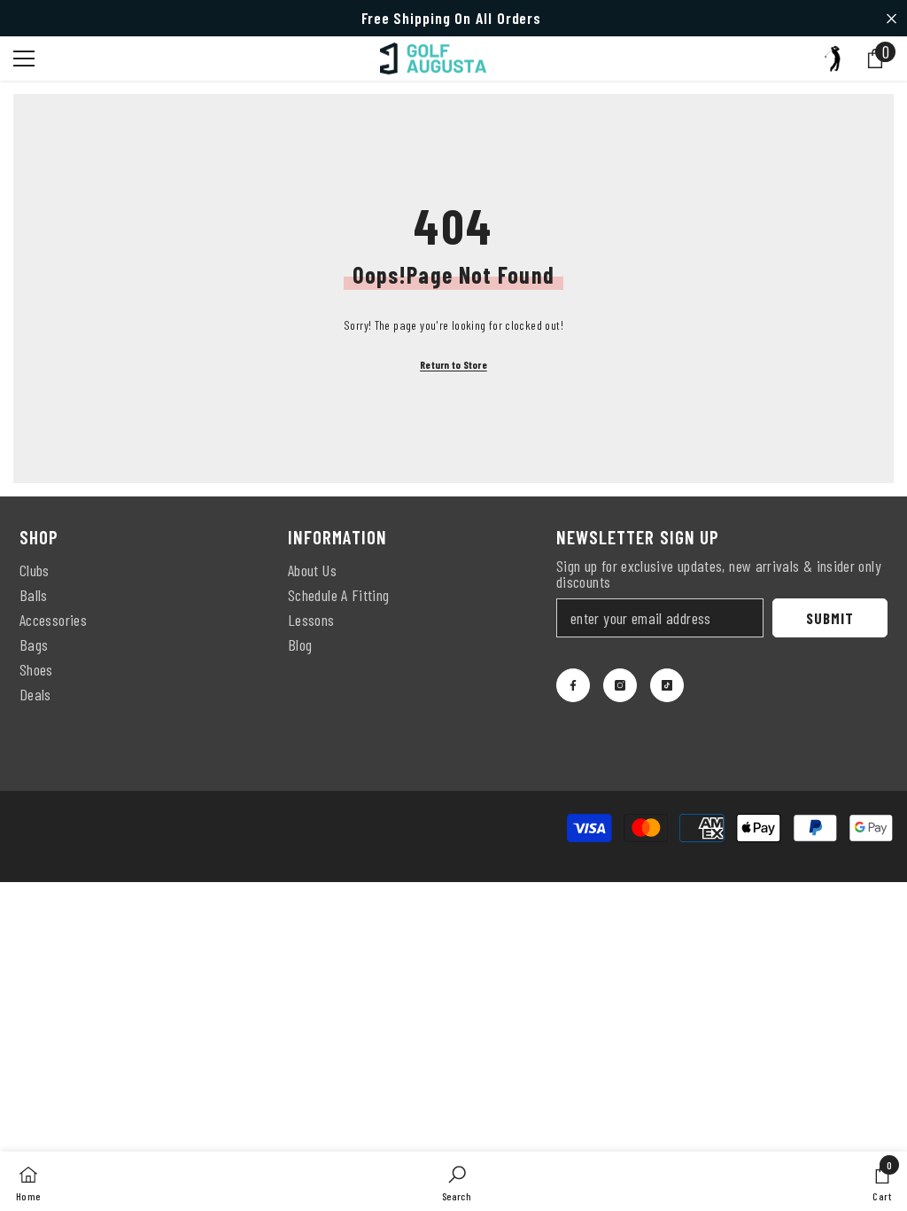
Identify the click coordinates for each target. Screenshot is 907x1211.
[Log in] (832, 58)
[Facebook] (573, 685)
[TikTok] (667, 685)
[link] (456, 1181)
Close (891, 18)
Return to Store (453, 364)
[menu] (24, 58)
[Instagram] (620, 685)
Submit (829, 618)
